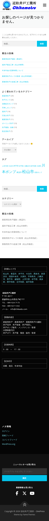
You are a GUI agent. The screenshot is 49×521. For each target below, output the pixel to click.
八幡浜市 (27, 166)
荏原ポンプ (38, 172)
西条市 (36, 273)
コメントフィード (9, 439)
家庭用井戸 (6, 96)
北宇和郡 (20, 282)
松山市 (28, 171)
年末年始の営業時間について (12, 70)
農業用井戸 (6, 119)
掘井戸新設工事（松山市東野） (13, 65)
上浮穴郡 (5, 166)
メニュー (44, 5)
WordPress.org (8, 444)
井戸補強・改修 (7, 127)
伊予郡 (21, 166)
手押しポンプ (7, 108)
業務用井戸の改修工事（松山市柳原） (16, 82)
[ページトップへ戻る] (24, 505)
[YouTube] (32, 493)
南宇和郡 (33, 166)
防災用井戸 (6, 131)
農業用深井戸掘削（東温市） (12, 59)
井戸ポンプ (6, 100)
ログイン (6, 431)
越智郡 (17, 279)
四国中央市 (13, 276)
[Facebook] (17, 493)
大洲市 (39, 166)
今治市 (10, 166)
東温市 (19, 172)
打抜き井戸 (6, 115)
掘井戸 (4, 111)
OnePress (40, 511)
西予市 (10, 279)
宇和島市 (32, 276)
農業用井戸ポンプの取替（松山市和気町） (17, 76)
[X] (24, 493)
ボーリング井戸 (7, 123)
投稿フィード (7, 435)
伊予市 (16, 166)
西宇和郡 (11, 282)
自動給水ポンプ (7, 104)
